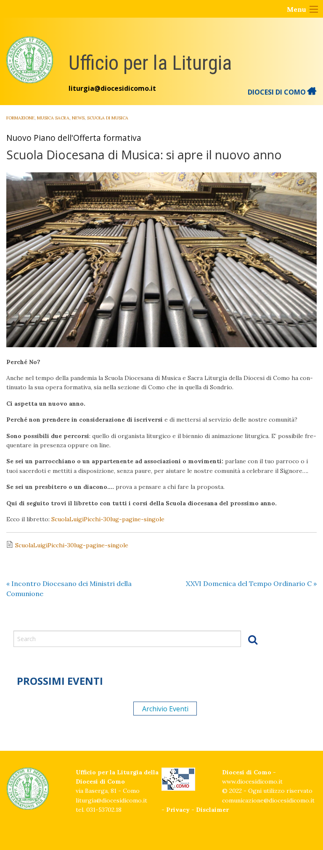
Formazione (20, 118)
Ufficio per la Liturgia (150, 63)
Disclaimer (212, 809)
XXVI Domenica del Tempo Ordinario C (251, 583)
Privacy (178, 809)
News (78, 118)
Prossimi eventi (60, 681)
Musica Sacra (53, 118)
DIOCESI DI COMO (277, 92)
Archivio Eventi (165, 708)
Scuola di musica (107, 118)
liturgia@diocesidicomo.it (112, 88)
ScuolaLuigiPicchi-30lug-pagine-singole (107, 519)
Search (253, 639)
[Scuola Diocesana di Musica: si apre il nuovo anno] (161, 259)
